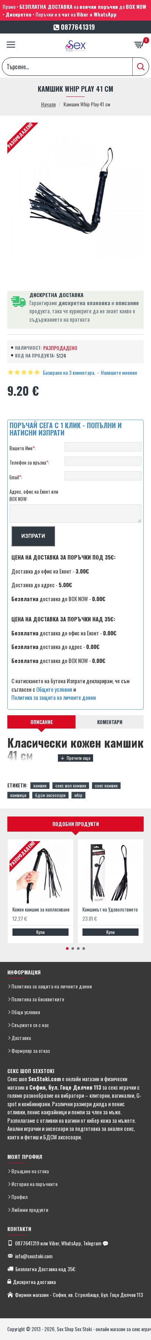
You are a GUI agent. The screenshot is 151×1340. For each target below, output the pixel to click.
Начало (48, 104)
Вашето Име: (23, 448)
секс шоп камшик (70, 785)
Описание (41, 722)
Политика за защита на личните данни (53, 697)
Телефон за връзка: (29, 462)
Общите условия (54, 689)
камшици (18, 795)
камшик (40, 785)
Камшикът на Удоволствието (110, 909)
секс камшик (106, 785)
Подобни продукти (75, 824)
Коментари (109, 722)
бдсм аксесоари (50, 795)
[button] (67, 948)
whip (78, 795)
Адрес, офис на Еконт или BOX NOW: (34, 495)
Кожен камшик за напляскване (41, 909)
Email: (16, 477)
